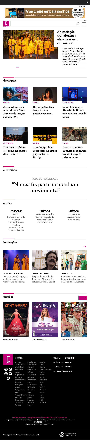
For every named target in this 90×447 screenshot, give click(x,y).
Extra (29, 382)
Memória (43, 390)
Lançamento (19, 390)
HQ (41, 385)
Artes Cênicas (20, 364)
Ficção (42, 382)
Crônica (30, 372)
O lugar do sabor (21, 395)
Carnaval (30, 367)
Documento (31, 375)
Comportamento (45, 369)
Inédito (42, 387)
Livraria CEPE (58, 367)
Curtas (42, 372)
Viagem (30, 405)
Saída (41, 400)
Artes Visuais (32, 364)
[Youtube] (10, 373)
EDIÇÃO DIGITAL (58, 362)
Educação (30, 377)
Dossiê (42, 375)
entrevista (10, 170)
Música (29, 392)
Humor (17, 387)
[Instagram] (6, 369)
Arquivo (42, 362)
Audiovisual (19, 367)
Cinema (42, 367)
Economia (18, 377)
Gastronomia (32, 385)
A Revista (56, 358)
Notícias (42, 392)
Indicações (31, 387)
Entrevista (43, 380)
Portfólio (18, 397)
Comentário (31, 369)
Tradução (43, 402)
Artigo (42, 364)
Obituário (30, 395)
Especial (18, 382)
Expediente (69, 358)
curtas (7, 203)
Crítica (17, 372)
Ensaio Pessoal (20, 380)
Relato (42, 397)
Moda (17, 392)
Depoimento (19, 375)
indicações (10, 242)
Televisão (30, 402)
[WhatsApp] (8, 378)
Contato (68, 371)
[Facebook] (10, 369)
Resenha (30, 400)
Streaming (19, 402)
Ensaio (42, 377)
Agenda (18, 362)
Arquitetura (31, 362)
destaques (9, 80)
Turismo (18, 405)
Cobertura (19, 369)
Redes (29, 397)
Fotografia (19, 385)
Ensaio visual (31, 380)
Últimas (68, 367)
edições (8, 296)
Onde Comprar (59, 371)
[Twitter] (6, 373)
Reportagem (19, 400)
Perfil (41, 395)
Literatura (31, 390)
